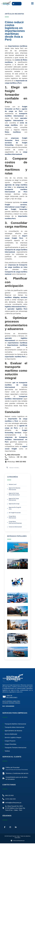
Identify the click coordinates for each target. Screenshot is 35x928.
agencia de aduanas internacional (14, 488)
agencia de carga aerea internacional (14, 494)
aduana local (12, 484)
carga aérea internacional (12, 517)
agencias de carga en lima (15, 508)
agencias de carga (14, 503)
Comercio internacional (15, 526)
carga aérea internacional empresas (15, 522)
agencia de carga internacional (14, 499)
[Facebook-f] (4, 827)
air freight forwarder (15, 512)
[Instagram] (10, 827)
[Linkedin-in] (16, 827)
